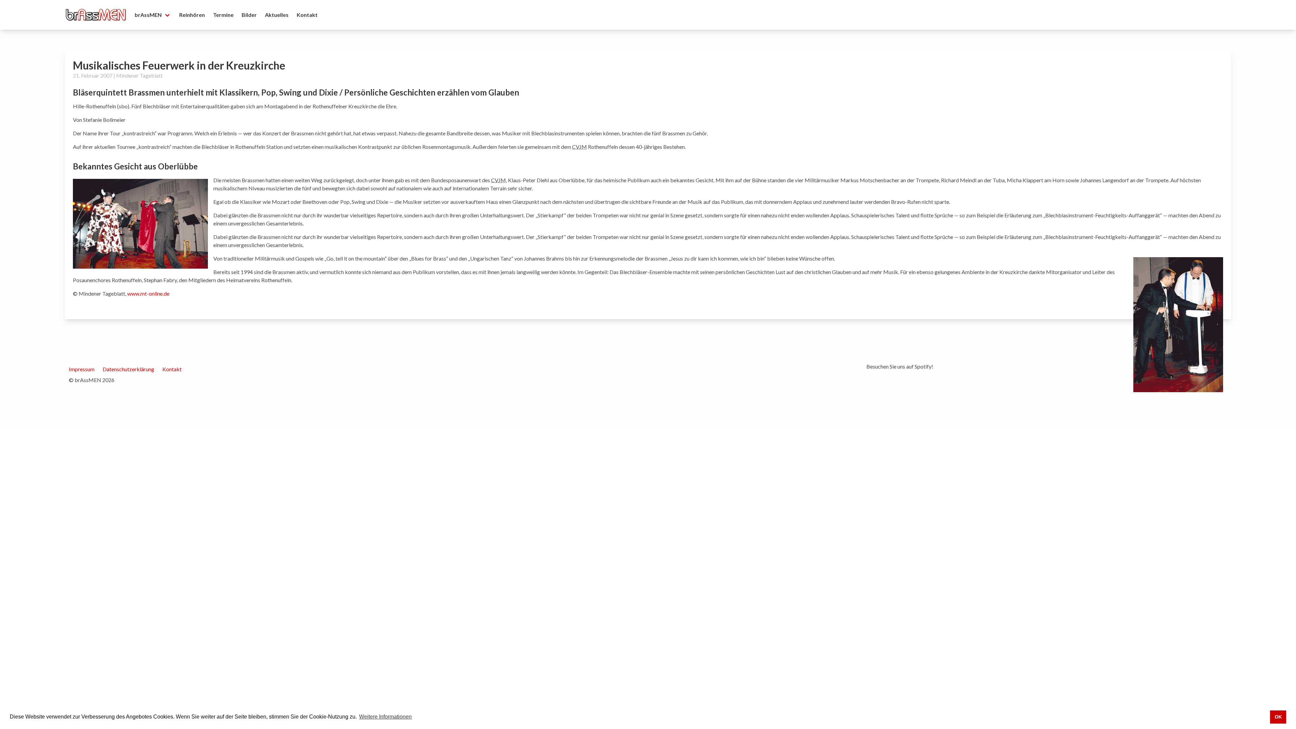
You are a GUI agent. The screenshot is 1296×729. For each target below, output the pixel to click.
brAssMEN (148, 14)
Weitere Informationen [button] (385, 717)
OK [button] (1278, 717)
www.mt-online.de (148, 293)
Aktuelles (277, 14)
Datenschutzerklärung (128, 369)
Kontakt (307, 14)
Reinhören (192, 14)
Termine (223, 14)
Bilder (249, 14)
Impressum (81, 369)
